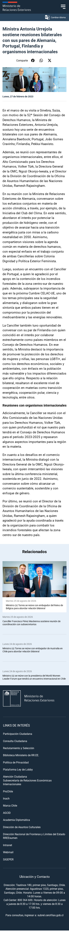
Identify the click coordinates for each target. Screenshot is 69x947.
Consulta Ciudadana (15, 741)
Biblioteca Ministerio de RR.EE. (21, 755)
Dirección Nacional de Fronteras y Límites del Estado (34, 834)
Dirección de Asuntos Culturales (22, 827)
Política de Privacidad (16, 762)
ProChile (8, 791)
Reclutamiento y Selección (18, 748)
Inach (6, 798)
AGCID (7, 812)
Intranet (7, 845)
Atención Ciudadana (15, 776)
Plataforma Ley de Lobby (18, 769)
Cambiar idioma (58, 17)
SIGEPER (8, 859)
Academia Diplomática (16, 820)
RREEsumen (10, 838)
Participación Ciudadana (17, 733)
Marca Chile (10, 805)
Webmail (8, 852)
